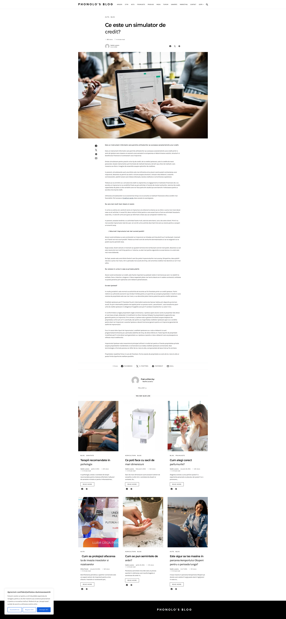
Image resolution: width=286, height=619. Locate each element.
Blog (113, 17)
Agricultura (130, 455)
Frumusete (180, 455)
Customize (14, 610)
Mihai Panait (84, 569)
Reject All (29, 610)
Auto (107, 17)
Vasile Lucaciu (114, 45)
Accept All (43, 610)
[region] (29, 601)
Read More (87, 484)
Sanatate (90, 455)
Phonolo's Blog (95, 4)
